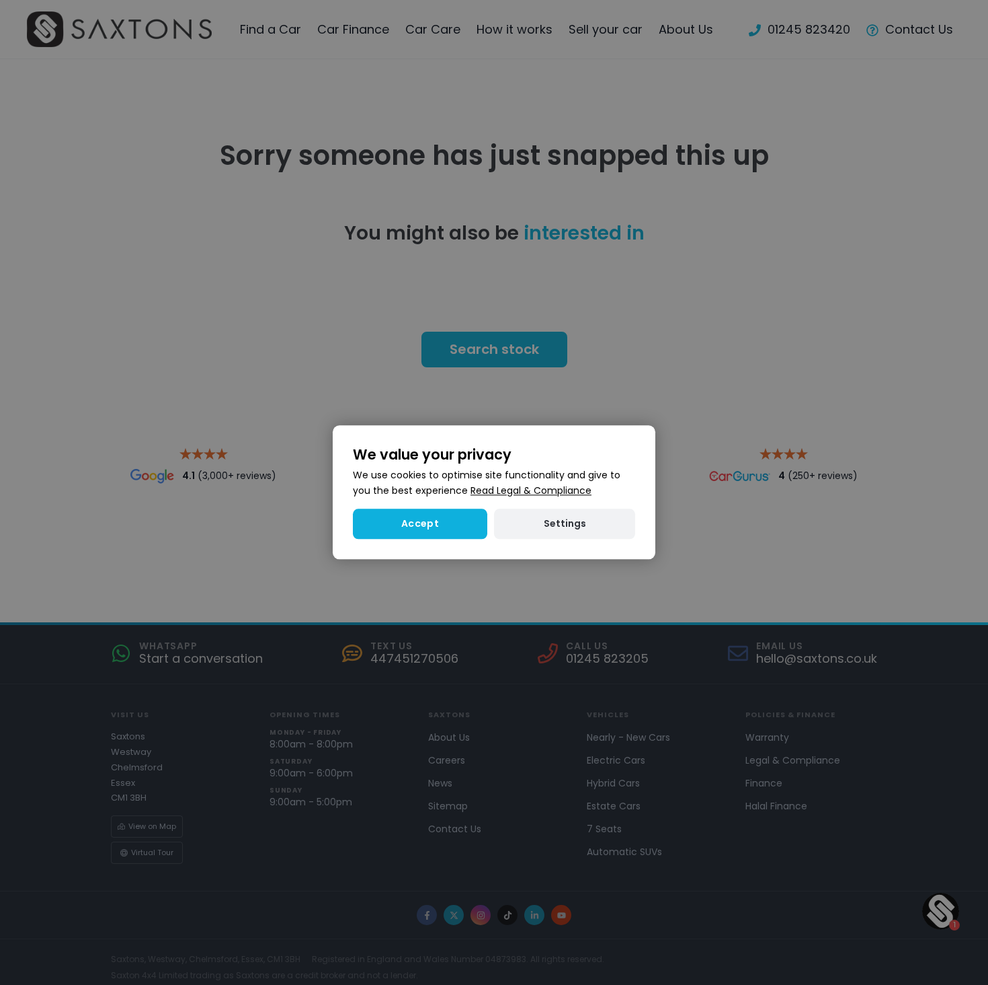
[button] (564, 524)
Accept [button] (420, 524)
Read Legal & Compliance (530, 491)
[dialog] (494, 492)
